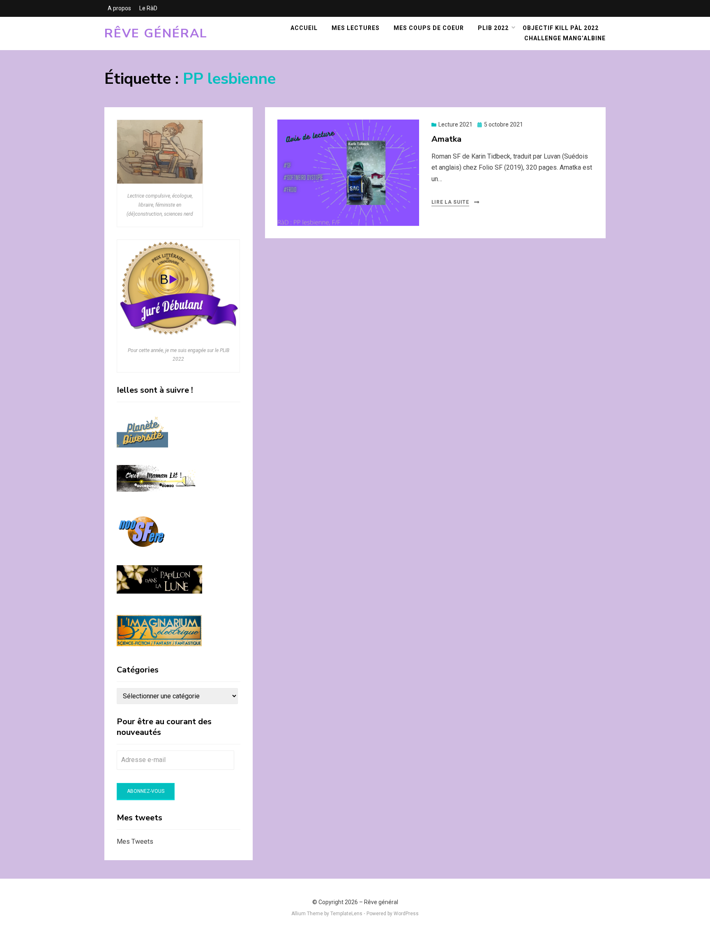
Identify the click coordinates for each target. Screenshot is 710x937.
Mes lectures (356, 28)
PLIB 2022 (493, 28)
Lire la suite (450, 202)
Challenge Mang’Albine (565, 38)
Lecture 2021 (455, 124)
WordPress (406, 913)
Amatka (446, 139)
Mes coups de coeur (429, 28)
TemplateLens (346, 913)
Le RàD (148, 8)
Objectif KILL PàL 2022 (561, 28)
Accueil (304, 28)
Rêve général (155, 33)
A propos (119, 8)
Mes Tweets (135, 841)
